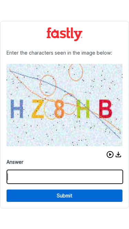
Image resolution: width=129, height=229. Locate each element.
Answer (15, 162)
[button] (110, 154)
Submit (64, 195)
